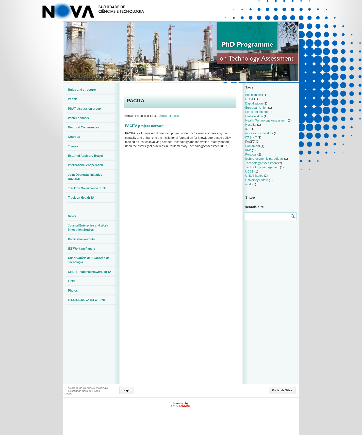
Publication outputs (81, 239)
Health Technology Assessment (266, 120)
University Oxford (256, 180)
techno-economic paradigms (264, 158)
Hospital (250, 124)
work (248, 184)
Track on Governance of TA (87, 188)
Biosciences (253, 95)
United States (254, 175)
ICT (247, 129)
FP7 (192, 133)
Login (126, 390)
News (72, 216)
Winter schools (78, 118)
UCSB (249, 171)
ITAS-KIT (251, 137)
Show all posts (169, 116)
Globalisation (254, 116)
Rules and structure (82, 89)
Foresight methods (257, 112)
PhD (248, 150)
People (73, 99)
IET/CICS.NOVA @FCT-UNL (87, 300)
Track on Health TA (81, 197)
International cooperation (85, 165)
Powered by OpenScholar (181, 404)
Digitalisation (254, 103)
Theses (73, 146)
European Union (256, 107)
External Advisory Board (85, 155)
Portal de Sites (282, 390)
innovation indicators (259, 133)
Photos (73, 290)
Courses (74, 137)
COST (249, 99)
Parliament (252, 146)
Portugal (251, 154)
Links (72, 281)
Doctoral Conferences (83, 127)
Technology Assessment (261, 163)
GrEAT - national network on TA (89, 272)
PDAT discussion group (84, 108)
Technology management (262, 167)
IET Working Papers (82, 248)
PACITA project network (145, 126)
